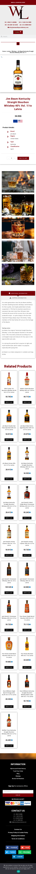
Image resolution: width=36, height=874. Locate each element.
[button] (18, 43)
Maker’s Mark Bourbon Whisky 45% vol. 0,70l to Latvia (27, 390)
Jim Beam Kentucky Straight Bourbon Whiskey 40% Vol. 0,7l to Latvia (9, 505)
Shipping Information (18, 835)
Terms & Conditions (18, 839)
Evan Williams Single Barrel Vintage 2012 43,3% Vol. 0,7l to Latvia (9, 692)
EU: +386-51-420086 (11, 22)
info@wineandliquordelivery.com (18, 27)
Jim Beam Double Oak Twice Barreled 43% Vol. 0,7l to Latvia (9, 427)
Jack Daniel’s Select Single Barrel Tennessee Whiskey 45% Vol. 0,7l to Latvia (27, 505)
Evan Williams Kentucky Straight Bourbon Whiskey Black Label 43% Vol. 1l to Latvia (27, 693)
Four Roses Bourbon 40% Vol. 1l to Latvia (27, 654)
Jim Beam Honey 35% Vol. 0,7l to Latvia (9, 464)
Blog (18, 773)
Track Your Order (18, 771)
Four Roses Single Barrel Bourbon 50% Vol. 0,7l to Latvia (27, 618)
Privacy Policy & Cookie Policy (18, 832)
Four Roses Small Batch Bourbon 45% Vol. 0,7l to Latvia (9, 655)
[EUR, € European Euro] (15, 121)
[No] (34, 868)
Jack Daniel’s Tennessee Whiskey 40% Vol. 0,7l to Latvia (9, 618)
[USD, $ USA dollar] (20, 121)
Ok (18, 871)
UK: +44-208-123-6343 (11, 25)
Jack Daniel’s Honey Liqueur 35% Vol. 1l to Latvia (9, 543)
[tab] (18, 293)
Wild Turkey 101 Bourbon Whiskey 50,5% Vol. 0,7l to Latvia (9, 390)
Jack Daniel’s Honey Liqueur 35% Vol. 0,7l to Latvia (27, 543)
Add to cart (9, 402)
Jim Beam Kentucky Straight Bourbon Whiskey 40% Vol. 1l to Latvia (27, 466)
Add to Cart (23, 158)
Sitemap (18, 776)
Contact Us (18, 829)
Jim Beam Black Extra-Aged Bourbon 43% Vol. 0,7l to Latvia (27, 427)
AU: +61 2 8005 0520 (25, 25)
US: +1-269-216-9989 (25, 22)
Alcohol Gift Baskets (18, 778)
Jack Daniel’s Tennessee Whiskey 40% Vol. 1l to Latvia (27, 580)
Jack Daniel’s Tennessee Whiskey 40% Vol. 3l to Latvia (9, 580)
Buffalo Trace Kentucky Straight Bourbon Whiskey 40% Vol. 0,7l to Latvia (9, 732)
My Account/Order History (18, 768)
